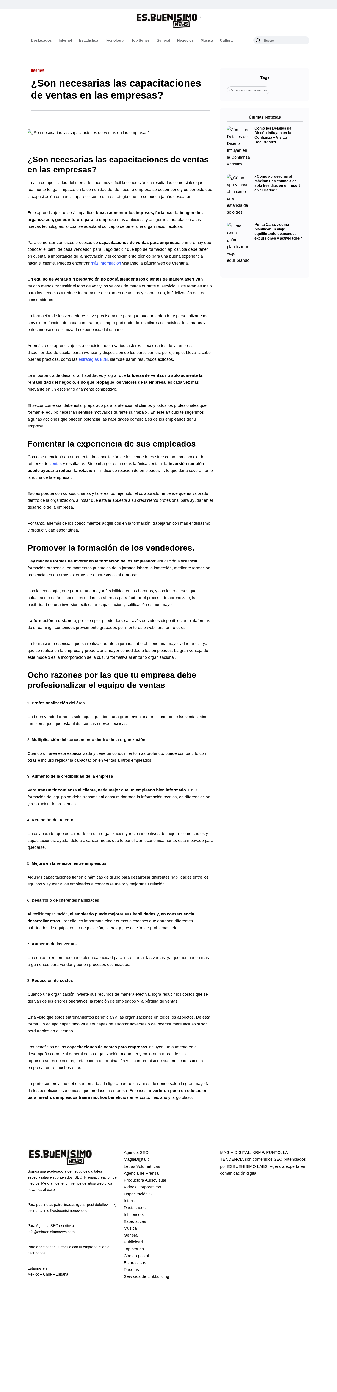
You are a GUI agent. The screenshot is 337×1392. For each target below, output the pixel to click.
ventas (56, 463)
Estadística (88, 40)
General (163, 40)
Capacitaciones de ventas (248, 90)
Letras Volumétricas (142, 1166)
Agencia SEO (136, 1152)
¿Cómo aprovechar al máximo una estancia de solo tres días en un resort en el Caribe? (277, 183)
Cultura (226, 40)
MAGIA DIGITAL (235, 1152)
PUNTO (273, 1152)
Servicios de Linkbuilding (146, 1276)
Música (207, 40)
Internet (65, 40)
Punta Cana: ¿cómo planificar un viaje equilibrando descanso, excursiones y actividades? (278, 231)
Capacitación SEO (140, 1194)
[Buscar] (257, 40)
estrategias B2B (93, 359)
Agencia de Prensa (141, 1173)
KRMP (258, 1152)
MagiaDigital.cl (137, 1159)
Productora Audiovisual (145, 1180)
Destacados (41, 40)
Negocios (185, 40)
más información (106, 263)
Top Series (140, 40)
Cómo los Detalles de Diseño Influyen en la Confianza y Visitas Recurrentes (272, 135)
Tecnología (114, 40)
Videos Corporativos (142, 1187)
